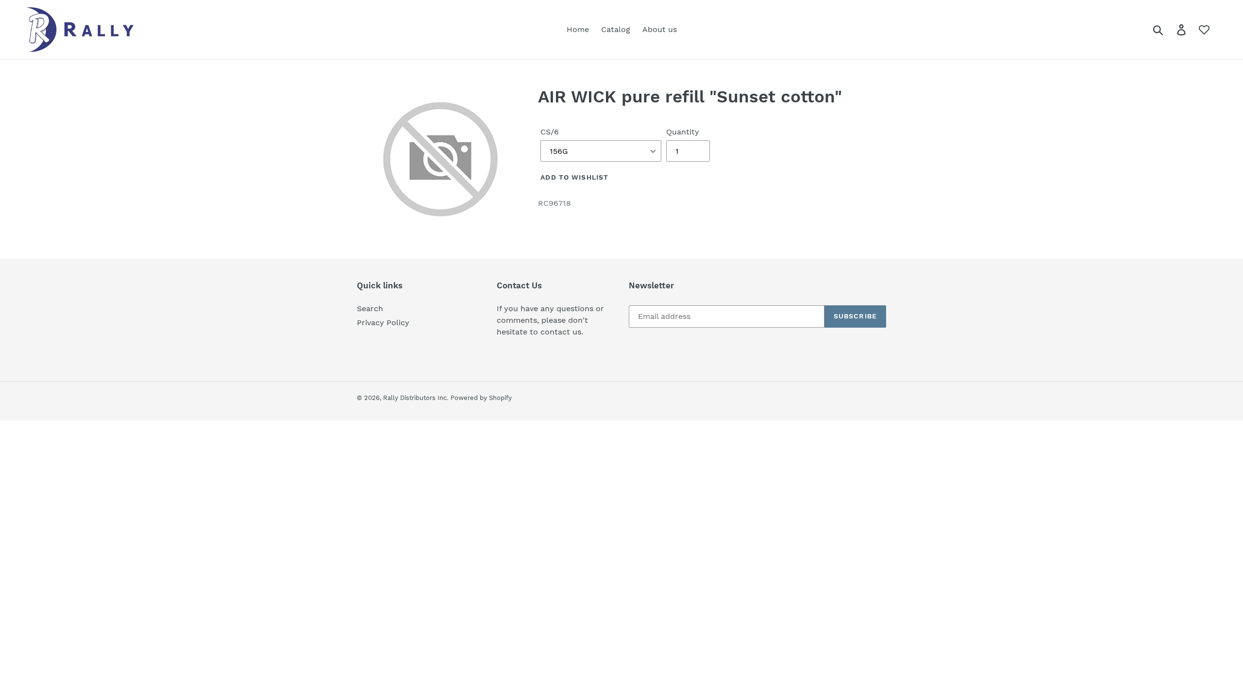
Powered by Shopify (481, 397)
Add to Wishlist (574, 177)
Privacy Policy (383, 322)
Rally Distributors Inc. (415, 397)
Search (370, 308)
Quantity (682, 131)
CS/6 (549, 131)
